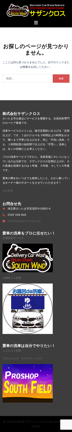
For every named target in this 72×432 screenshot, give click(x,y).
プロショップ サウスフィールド (23, 358)
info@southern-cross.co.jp (24, 221)
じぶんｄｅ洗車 (12, 350)
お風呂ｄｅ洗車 (12, 277)
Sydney (36, 426)
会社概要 (8, 190)
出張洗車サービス (13, 238)
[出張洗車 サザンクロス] (36, 9)
